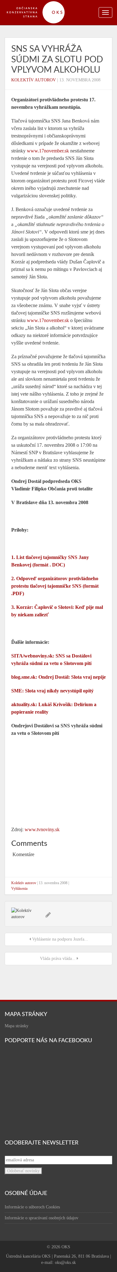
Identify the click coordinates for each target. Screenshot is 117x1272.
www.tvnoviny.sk (42, 829)
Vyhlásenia (19, 888)
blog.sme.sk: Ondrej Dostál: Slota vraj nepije (58, 677)
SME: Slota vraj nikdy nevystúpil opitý (52, 690)
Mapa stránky (16, 1026)
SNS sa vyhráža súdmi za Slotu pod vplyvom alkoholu (57, 59)
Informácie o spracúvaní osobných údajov (41, 1218)
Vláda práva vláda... (58, 958)
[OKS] (39, 3)
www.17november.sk (48, 150)
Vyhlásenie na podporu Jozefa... (59, 939)
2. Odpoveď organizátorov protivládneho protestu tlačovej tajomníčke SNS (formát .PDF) (55, 586)
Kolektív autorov (33, 80)
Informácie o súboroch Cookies (32, 1207)
